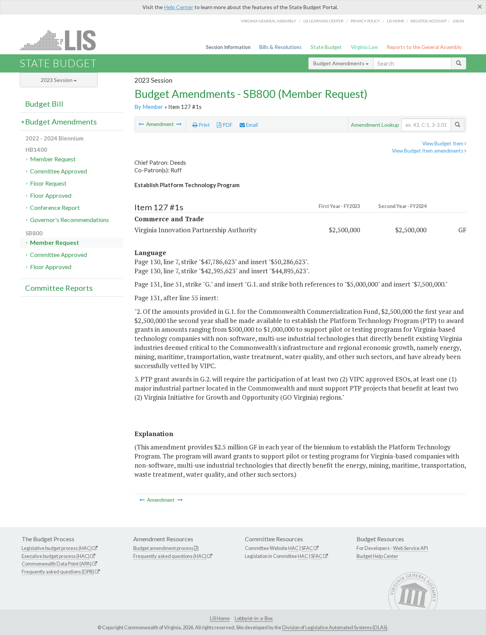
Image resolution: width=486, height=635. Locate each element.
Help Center (178, 7)
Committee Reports (59, 287)
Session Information (228, 47)
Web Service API (410, 548)
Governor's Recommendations (69, 219)
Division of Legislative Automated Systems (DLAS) (334, 627)
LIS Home (220, 618)
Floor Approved (50, 195)
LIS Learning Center (323, 21)
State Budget (326, 47)
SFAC (307, 548)
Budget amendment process (163, 548)
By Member (148, 106)
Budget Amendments (339, 63)
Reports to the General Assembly (424, 47)
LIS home (395, 21)
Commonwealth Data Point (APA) (57, 564)
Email (251, 125)
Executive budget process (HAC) (56, 556)
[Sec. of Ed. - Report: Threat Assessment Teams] (178, 124)
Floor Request (48, 183)
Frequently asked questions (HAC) (170, 556)
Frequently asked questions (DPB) (58, 572)
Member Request (53, 158)
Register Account (428, 21)
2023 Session (57, 80)
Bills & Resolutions (280, 47)
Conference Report (55, 207)
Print (203, 125)
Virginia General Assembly (268, 21)
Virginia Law (364, 47)
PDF (226, 125)
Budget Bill (44, 103)
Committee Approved (58, 171)
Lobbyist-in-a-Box (254, 618)
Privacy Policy (365, 21)
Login (458, 21)
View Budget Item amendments (428, 151)
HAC (293, 548)
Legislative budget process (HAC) (57, 548)
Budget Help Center (377, 556)
